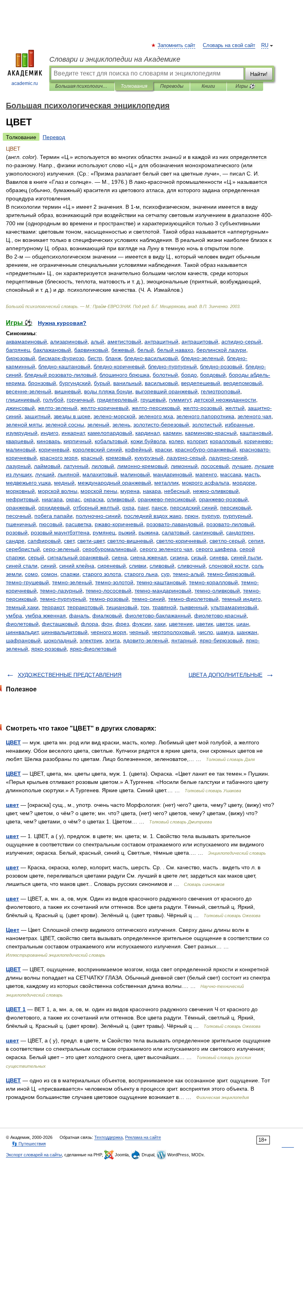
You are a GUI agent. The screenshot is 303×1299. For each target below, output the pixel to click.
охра (128, 507)
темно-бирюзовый (230, 574)
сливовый (162, 566)
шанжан (247, 632)
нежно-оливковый (216, 491)
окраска (94, 499)
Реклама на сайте (143, 1137)
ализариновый (69, 341)
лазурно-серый (186, 458)
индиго (49, 433)
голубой (53, 399)
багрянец (18, 350)
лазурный (18, 466)
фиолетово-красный (220, 615)
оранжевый (20, 507)
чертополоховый (173, 632)
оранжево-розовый (223, 499)
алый (97, 341)
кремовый (118, 458)
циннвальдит (22, 632)
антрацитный (161, 341)
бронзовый (42, 383)
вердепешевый (200, 383)
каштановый (255, 433)
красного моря (59, 458)
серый (36, 557)
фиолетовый (22, 624)
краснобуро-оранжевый (205, 449)
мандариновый (172, 474)
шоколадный (60, 640)
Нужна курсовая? (62, 323)
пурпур (211, 516)
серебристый (23, 549)
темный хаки (22, 607)
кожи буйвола (148, 441)
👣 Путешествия (29, 1143)
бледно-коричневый (119, 366)
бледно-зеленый (202, 358)
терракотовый (85, 607)
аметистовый (124, 341)
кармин (172, 433)
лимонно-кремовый (142, 466)
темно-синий (148, 599)
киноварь (48, 441)
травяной (164, 607)
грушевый (153, 399)
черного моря (108, 632)
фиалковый (107, 615)
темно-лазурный (61, 590)
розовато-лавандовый (174, 524)
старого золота (101, 574)
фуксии (141, 624)
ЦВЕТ (13, 742)
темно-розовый (109, 599)
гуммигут (180, 399)
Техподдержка (108, 1137)
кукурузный (149, 458)
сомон (49, 574)
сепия (256, 541)
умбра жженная (45, 615)
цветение (181, 624)
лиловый (103, 466)
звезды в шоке (72, 416)
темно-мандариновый (163, 590)
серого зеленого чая (166, 549)
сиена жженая (148, 557)
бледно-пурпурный (172, 366)
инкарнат (73, 433)
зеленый (98, 424)
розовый (17, 532)
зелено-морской (114, 416)
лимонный (184, 466)
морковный (20, 491)
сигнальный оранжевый (77, 557)
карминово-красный (211, 433)
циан (242, 624)
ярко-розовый (49, 649)
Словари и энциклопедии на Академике (114, 59)
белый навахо (175, 350)
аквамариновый (26, 341)
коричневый (54, 449)
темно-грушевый (27, 582)
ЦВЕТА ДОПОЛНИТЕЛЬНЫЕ (225, 675)
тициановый (121, 607)
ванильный (127, 383)
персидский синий (193, 507)
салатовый (175, 532)
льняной (68, 474)
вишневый (67, 391)
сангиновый (208, 532)
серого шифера (216, 549)
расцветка (78, 524)
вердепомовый (242, 383)
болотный (165, 375)
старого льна (141, 574)
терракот (53, 607)
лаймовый (47, 466)
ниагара (52, 499)
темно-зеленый (72, 582)
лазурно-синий (228, 458)
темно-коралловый (213, 582)
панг (143, 507)
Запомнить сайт (176, 45)
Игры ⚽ (245, 86)
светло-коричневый (181, 541)
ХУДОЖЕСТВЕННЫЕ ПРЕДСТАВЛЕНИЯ (70, 675)
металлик (166, 483)
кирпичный (78, 441)
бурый (102, 383)
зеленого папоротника (205, 416)
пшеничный (21, 524)
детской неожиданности (225, 399)
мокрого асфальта (205, 483)
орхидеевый (54, 507)
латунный (76, 466)
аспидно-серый (241, 341)
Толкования (134, 86)
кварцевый (20, 441)
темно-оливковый (217, 590)
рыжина (148, 532)
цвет (12, 805)
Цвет (12, 930)
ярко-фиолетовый (93, 649)
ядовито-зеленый (145, 640)
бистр (95, 358)
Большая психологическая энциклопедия (81, 86)
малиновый (135, 474)
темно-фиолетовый (193, 599)
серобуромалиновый (109, 549)
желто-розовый (202, 408)
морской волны (57, 491)
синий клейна (76, 566)
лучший (44, 474)
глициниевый (23, 399)
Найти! (258, 74)
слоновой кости (229, 566)
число (205, 632)
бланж (113, 358)
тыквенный (194, 607)
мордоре (243, 483)
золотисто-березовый (161, 424)
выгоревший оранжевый (166, 391)
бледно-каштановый (64, 366)
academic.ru (24, 83)
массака (230, 474)
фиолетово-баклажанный (158, 615)
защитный (37, 416)
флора (89, 624)
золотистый (207, 424)
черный (139, 632)
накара (152, 491)
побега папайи (53, 516)
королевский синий (97, 449)
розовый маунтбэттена (60, 532)
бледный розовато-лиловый (60, 375)
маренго (206, 474)
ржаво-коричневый (119, 524)
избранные (239, 424)
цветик (204, 624)
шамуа (225, 632)
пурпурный (237, 516)
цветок (224, 624)
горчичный (80, 399)
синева (218, 557)
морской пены (98, 491)
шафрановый (23, 640)
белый (145, 350)
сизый (198, 557)
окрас (73, 499)
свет (69, 541)
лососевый (215, 466)
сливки (137, 566)
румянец (104, 532)
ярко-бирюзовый (221, 640)
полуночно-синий (98, 516)
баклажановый (52, 350)
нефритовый (22, 499)
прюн (191, 516)
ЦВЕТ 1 (16, 1009)
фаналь (79, 615)
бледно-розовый (221, 366)
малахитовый (99, 474)
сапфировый (44, 541)
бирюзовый (20, 358)
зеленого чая (254, 416)
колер (176, 441)
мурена (130, 491)
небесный (177, 491)
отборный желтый (96, 507)
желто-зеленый (57, 408)
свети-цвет (90, 541)
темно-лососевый (108, 590)
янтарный (183, 640)
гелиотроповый (220, 391)
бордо (189, 375)
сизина (179, 557)
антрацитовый (199, 341)
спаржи (69, 574)
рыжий (126, 532)
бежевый (122, 350)
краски (163, 449)
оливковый (121, 499)
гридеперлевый (117, 399)
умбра (14, 615)
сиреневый (111, 566)
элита (112, 640)
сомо (31, 574)
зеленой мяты (24, 424)
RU (264, 45)
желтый (235, 408)
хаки (160, 624)
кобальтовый (111, 441)
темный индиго (241, 599)
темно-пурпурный (63, 599)
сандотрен (239, 532)
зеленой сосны (64, 424)
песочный (18, 516)
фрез (122, 624)
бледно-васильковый (151, 358)
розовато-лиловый (230, 524)
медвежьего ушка (28, 483)
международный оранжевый (114, 483)
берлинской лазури (221, 350)
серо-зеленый (61, 549)
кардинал (147, 433)
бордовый (213, 375)
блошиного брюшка (124, 375)
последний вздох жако (152, 516)
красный (92, 458)
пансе (159, 507)
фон (106, 624)
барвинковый (91, 350)
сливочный (192, 566)
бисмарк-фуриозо (61, 358)
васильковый (161, 383)
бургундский (75, 383)
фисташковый (60, 624)
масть (252, 474)
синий (48, 566)
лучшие (241, 466)
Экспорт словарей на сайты (34, 1154)
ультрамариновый (234, 607)
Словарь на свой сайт (229, 45)
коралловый (225, 441)
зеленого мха (155, 416)
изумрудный (21, 433)
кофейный (138, 449)
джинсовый (20, 408)
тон (144, 607)
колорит (197, 441)
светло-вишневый (130, 541)
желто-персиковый (156, 408)
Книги (208, 86)
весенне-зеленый (28, 391)
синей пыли (246, 557)
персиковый (235, 507)
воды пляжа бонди (108, 391)
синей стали (21, 566)
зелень (121, 424)
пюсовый (50, 524)
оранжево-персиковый (167, 499)
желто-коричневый (104, 408)
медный (64, 483)
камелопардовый (110, 433)
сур (165, 574)
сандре (15, 541)
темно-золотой (114, 582)
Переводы (171, 86)
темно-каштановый (161, 582)
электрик (91, 640)
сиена (119, 557)
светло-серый (227, 541)
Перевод (54, 137)
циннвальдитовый (64, 632)
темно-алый (188, 574)
